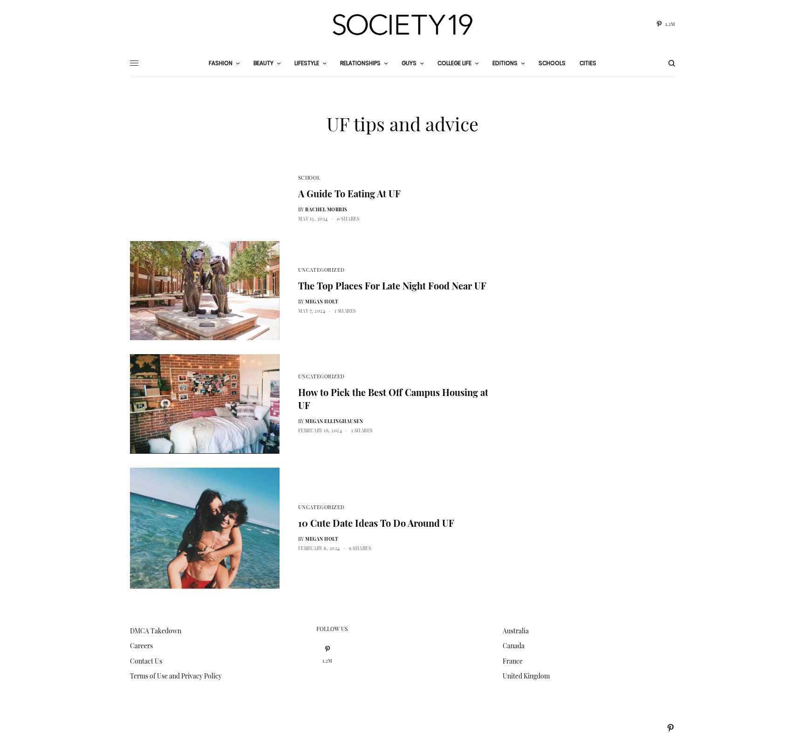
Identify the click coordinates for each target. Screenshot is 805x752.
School (309, 177)
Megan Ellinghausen (334, 421)
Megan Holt (321, 301)
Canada (514, 645)
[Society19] (402, 24)
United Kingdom (526, 675)
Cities (588, 63)
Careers (141, 645)
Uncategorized (321, 269)
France (513, 661)
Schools (552, 63)
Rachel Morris (326, 209)
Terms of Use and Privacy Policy (176, 675)
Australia (516, 630)
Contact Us (146, 661)
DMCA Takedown (155, 630)
